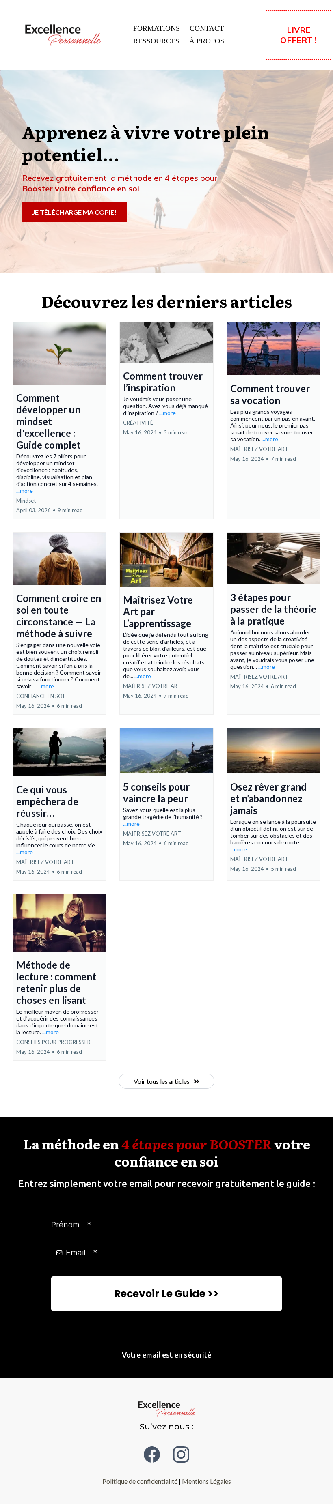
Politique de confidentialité (139, 1481)
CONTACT (207, 28)
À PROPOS (206, 41)
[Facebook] (151, 1454)
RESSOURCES (156, 41)
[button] (59, 421)
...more (24, 490)
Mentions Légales (206, 1481)
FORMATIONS (156, 28)
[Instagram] (181, 1454)
